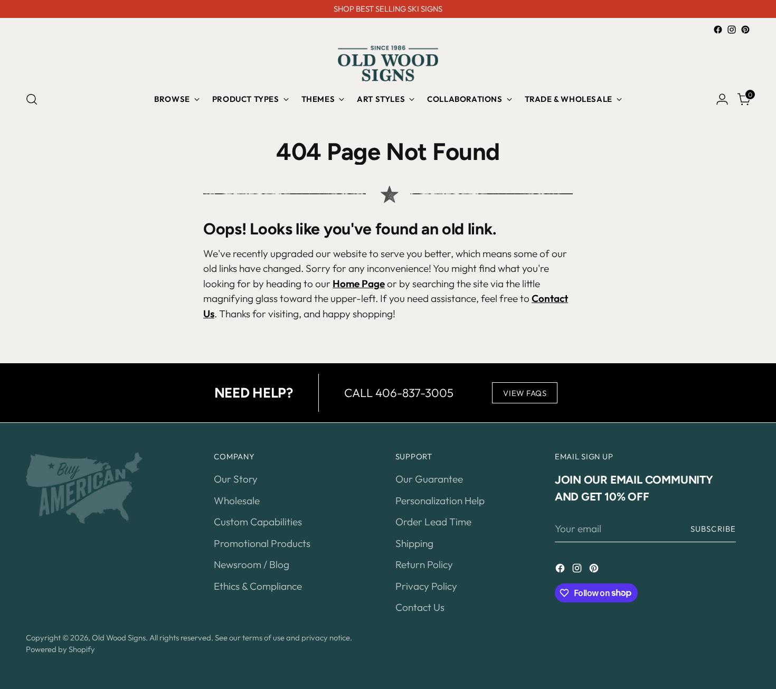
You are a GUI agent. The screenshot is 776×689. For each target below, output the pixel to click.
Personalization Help (440, 500)
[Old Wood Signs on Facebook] (718, 29)
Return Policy (424, 564)
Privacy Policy (426, 586)
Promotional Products (262, 543)
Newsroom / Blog (251, 564)
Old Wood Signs (119, 638)
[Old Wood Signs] (388, 63)
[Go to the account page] (722, 99)
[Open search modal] (31, 99)
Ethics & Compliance (258, 586)
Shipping (414, 543)
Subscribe (713, 529)
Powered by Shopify (60, 649)
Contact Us (419, 607)
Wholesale (237, 500)
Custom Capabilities (258, 521)
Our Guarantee (429, 479)
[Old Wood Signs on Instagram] (731, 29)
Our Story (236, 479)
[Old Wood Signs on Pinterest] (745, 29)
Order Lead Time (433, 521)
